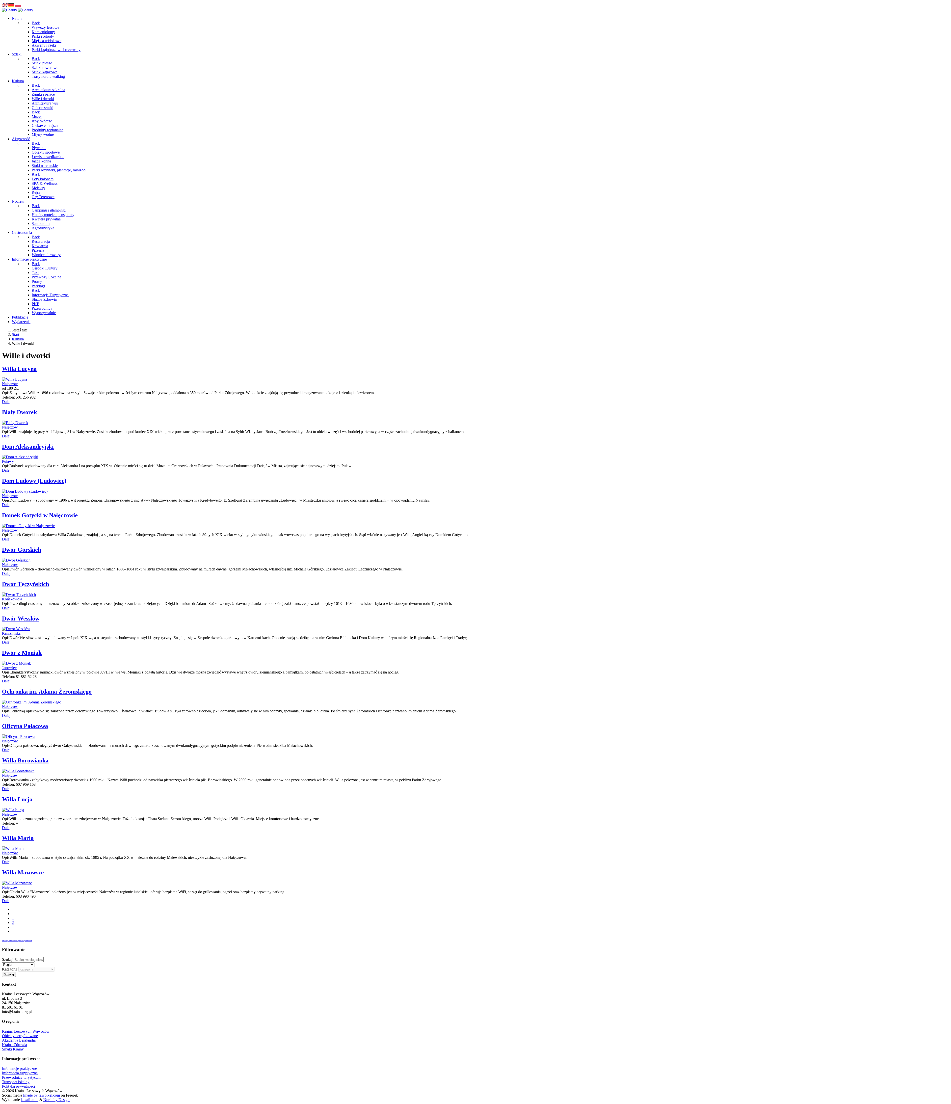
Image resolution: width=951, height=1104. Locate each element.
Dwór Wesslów (20, 618)
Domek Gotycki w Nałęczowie (40, 515)
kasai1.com (29, 1100)
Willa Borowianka (25, 760)
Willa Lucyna (19, 369)
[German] (11, 4)
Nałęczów (10, 384)
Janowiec (9, 668)
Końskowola (12, 599)
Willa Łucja (17, 799)
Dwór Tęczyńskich (25, 584)
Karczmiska (11, 633)
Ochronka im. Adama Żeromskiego (47, 691)
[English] (5, 4)
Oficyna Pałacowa (25, 726)
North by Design (56, 1100)
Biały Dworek (19, 412)
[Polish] (18, 4)
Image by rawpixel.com (41, 1095)
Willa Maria (18, 838)
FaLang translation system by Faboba (17, 941)
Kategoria (9, 969)
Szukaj (7, 959)
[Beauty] (17, 10)
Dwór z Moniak (22, 652)
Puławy (8, 461)
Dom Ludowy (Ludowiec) (34, 481)
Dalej (6, 402)
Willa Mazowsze (23, 872)
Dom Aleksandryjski (28, 446)
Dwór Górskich (21, 549)
